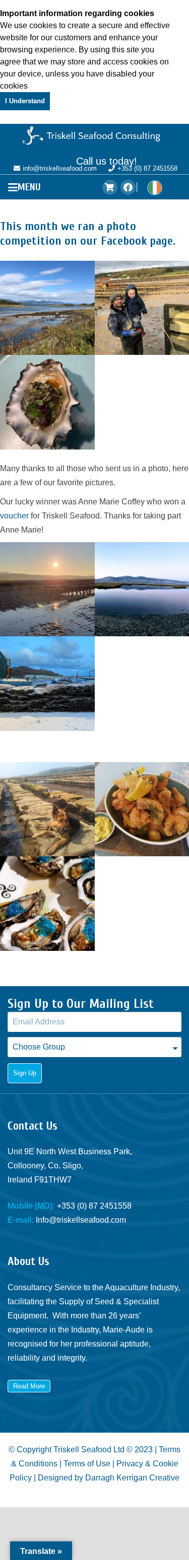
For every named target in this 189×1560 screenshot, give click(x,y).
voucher (14, 515)
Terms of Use (87, 1463)
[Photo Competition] (47, 308)
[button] (27, 187)
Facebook (124, 241)
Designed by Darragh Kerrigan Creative (108, 1477)
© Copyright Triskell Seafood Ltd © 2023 (81, 1449)
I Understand (25, 101)
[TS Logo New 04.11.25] (94, 136)
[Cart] (109, 187)
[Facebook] (128, 187)
